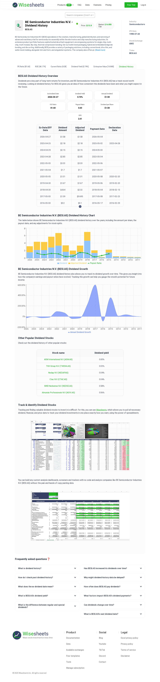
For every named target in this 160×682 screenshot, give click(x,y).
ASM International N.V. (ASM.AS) (58, 359)
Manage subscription (75, 668)
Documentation (73, 638)
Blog (101, 638)
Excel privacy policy (129, 638)
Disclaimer (125, 656)
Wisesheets (101, 410)
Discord (102, 656)
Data (68, 644)
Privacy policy (127, 644)
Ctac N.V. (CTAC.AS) (58, 379)
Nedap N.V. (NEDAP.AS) (58, 373)
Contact (102, 662)
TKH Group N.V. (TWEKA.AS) (58, 366)
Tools (68, 662)
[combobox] (80, 15)
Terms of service (128, 650)
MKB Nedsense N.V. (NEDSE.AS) (58, 386)
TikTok (102, 650)
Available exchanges (75, 650)
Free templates (73, 656)
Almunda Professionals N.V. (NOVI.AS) (58, 392)
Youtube (102, 644)
